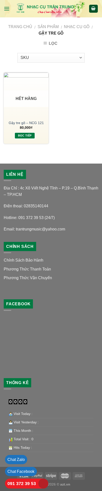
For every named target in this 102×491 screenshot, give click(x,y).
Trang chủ (20, 27)
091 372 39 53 (21, 483)
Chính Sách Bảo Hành (23, 260)
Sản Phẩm (48, 27)
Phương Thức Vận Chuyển (28, 278)
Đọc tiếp (25, 135)
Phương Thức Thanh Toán (27, 269)
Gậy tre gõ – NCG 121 (26, 123)
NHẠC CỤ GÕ (76, 27)
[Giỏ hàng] (93, 9)
